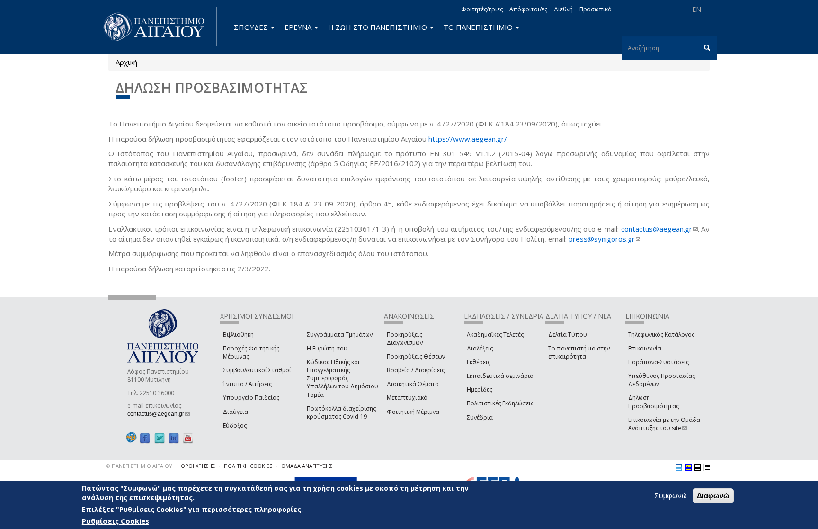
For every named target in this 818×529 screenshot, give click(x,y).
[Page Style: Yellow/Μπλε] (688, 467)
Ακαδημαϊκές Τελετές (495, 335)
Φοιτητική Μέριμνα (413, 412)
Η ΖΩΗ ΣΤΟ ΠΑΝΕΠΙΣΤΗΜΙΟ (378, 27)
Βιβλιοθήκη (238, 335)
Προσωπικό (595, 9)
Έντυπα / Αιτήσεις (247, 384)
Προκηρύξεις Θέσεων (416, 356)
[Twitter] (159, 438)
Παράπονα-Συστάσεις (658, 362)
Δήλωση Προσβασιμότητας (653, 402)
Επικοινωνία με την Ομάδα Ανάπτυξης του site (664, 424)
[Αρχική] (159, 26)
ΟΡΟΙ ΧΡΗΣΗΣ (198, 465)
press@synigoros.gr (604, 238)
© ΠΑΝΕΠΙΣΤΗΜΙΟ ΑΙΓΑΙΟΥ (139, 465)
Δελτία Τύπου (567, 335)
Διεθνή (563, 9)
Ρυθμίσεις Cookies (115, 521)
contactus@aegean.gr (659, 228)
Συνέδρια (480, 417)
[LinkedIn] (174, 438)
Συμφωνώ (670, 495)
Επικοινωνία (644, 348)
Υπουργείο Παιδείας (251, 398)
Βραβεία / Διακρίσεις (416, 370)
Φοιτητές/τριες (482, 9)
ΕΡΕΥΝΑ (299, 27)
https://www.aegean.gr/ (467, 138)
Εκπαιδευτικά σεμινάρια (500, 376)
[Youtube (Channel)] (188, 438)
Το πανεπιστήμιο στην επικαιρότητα (579, 352)
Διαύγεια (235, 412)
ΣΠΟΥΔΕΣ (252, 27)
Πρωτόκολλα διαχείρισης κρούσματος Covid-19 (341, 412)
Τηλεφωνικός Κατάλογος (661, 335)
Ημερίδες (479, 390)
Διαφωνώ (713, 496)
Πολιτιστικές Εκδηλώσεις (500, 403)
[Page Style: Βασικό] (679, 467)
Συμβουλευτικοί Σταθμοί (257, 370)
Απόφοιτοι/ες (528, 9)
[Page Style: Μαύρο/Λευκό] (707, 467)
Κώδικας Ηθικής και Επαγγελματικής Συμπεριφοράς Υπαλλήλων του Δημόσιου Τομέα (342, 378)
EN (696, 9)
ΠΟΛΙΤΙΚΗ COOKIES (248, 465)
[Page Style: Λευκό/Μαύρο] (698, 467)
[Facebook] (145, 438)
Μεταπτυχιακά (407, 398)
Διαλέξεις (480, 348)
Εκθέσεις (478, 362)
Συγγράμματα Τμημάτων (340, 335)
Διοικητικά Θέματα (413, 384)
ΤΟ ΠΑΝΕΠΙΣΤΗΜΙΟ (479, 27)
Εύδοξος (235, 425)
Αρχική (126, 62)
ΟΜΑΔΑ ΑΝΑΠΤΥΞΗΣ (306, 465)
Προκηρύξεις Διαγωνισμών (405, 339)
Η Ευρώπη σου (327, 348)
